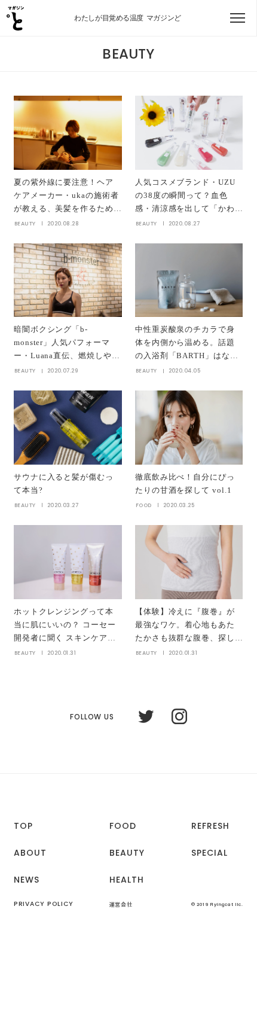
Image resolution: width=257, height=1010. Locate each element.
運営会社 (121, 905)
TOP (23, 826)
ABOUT (30, 853)
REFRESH (210, 826)
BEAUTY (127, 853)
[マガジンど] (15, 22)
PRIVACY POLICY (44, 904)
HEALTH (126, 879)
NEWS (26, 879)
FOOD (122, 826)
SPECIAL (209, 853)
